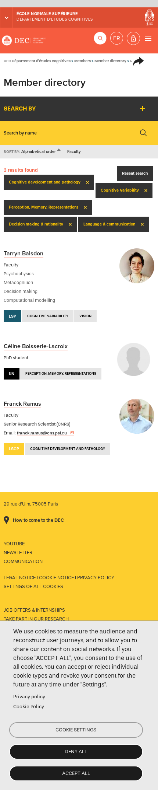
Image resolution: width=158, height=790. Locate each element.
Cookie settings (75, 730)
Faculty (74, 151)
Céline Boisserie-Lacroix (36, 346)
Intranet (133, 38)
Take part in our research (36, 619)
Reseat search (135, 173)
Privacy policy (29, 696)
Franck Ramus (22, 404)
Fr (116, 38)
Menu (147, 38)
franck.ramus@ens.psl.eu (42, 433)
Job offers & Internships (34, 610)
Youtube (14, 544)
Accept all (76, 773)
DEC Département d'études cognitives (24, 40)
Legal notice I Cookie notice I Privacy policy (59, 578)
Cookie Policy (28, 706)
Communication (23, 561)
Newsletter (18, 553)
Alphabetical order (41, 151)
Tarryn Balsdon (23, 253)
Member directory (110, 61)
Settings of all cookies (33, 587)
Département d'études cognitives (55, 19)
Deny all (76, 751)
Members (82, 61)
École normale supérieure (47, 13)
